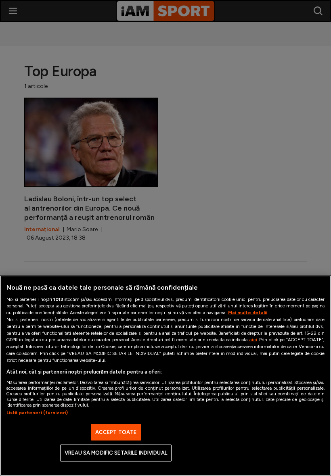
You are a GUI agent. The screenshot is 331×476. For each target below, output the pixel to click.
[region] (165, 376)
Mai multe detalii (247, 312)
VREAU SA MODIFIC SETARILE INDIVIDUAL (116, 453)
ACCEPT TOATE (116, 432)
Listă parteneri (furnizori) (37, 412)
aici (253, 339)
